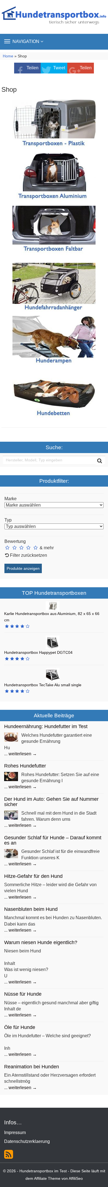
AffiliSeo (76, 1178)
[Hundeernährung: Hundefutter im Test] (11, 736)
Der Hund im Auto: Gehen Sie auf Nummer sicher (51, 801)
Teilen (32, 67)
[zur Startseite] (54, 16)
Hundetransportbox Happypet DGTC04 (38, 652)
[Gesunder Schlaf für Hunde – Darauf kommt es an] (11, 853)
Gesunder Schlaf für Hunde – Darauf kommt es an (52, 840)
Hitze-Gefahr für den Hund (33, 876)
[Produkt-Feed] (8, 1153)
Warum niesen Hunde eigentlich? (40, 942)
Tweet (59, 67)
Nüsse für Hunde (23, 994)
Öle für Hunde (19, 1027)
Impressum (15, 1132)
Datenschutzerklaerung (27, 1141)
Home (8, 56)
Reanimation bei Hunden (31, 1066)
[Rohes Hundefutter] (11, 776)
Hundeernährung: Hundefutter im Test (46, 726)
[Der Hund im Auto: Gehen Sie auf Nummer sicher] (11, 814)
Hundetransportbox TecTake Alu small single (42, 685)
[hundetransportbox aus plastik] (54, 124)
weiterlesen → (23, 753)
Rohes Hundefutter (25, 766)
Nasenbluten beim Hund (31, 909)
